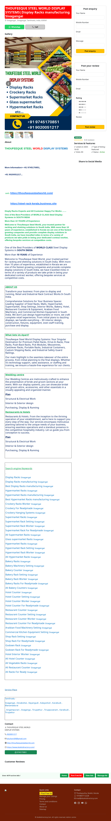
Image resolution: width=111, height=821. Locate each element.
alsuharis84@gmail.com (16, 738)
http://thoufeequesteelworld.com (20, 743)
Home (64, 775)
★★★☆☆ (82, 107)
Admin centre (71, 817)
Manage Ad (102, 775)
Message (79, 41)
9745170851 (22, 752)
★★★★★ (82, 101)
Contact (42, 804)
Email (78, 32)
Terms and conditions (48, 801)
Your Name (80, 13)
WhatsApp (15, 27)
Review (79, 117)
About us (43, 806)
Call (36, 27)
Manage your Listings (48, 796)
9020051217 (12, 734)
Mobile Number (82, 22)
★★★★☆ (82, 104)
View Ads (89, 775)
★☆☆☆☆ (82, 112)
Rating (79, 98)
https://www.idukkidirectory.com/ (21, 747)
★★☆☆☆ (82, 110)
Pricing (42, 799)
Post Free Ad (76, 775)
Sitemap (42, 809)
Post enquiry (90, 51)
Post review (90, 127)
